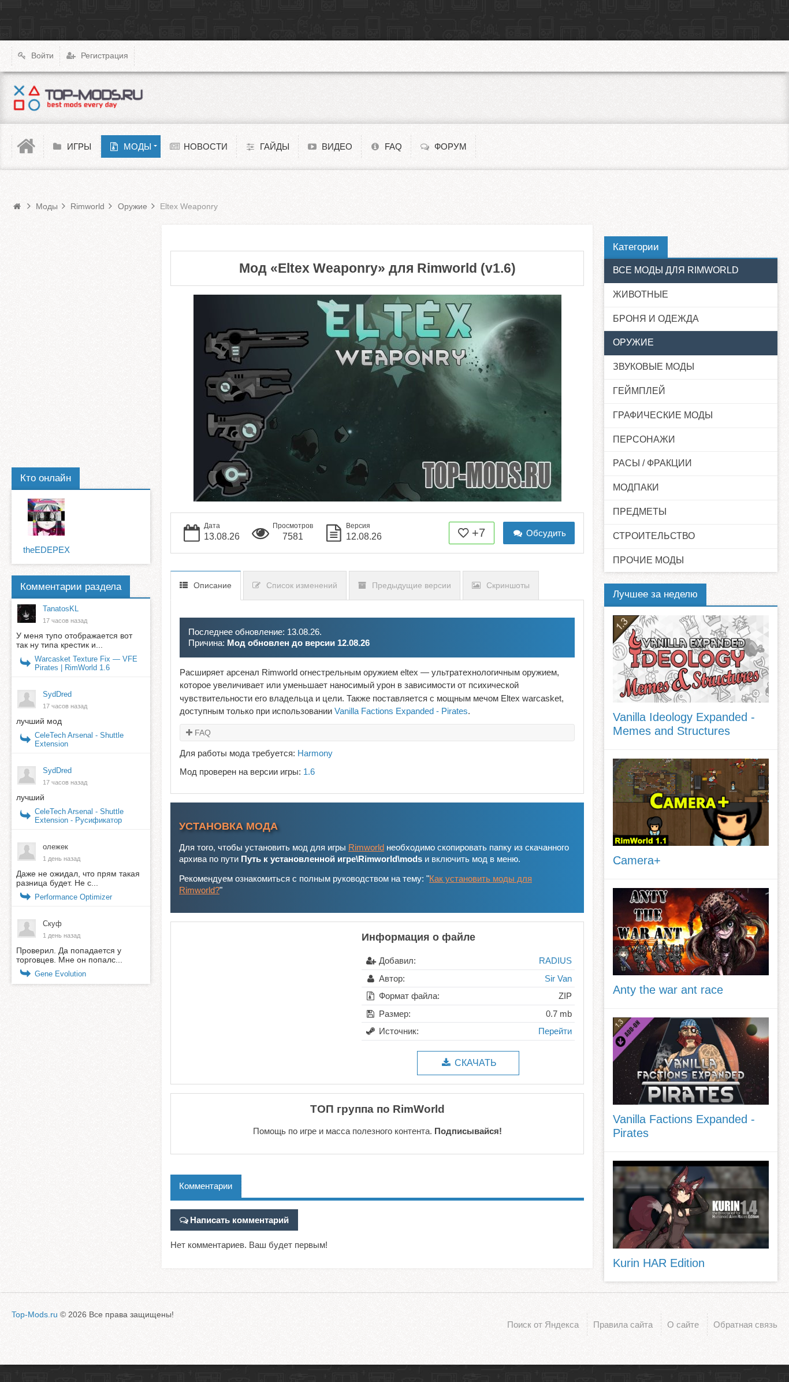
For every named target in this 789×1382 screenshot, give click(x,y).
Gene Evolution (60, 973)
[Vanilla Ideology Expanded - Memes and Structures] (691, 659)
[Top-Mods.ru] (78, 97)
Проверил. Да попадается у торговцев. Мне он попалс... (69, 955)
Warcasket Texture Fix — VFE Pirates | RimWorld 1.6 (86, 663)
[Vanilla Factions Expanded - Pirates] (691, 1061)
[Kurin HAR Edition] (691, 1204)
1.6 (309, 772)
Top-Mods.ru (35, 1314)
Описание (212, 585)
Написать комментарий (239, 1220)
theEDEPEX (46, 550)
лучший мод (39, 721)
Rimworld (366, 847)
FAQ (203, 732)
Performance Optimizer (73, 897)
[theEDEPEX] (46, 517)
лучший (31, 797)
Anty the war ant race (668, 989)
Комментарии (205, 1186)
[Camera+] (691, 802)
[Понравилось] (464, 532)
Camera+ (637, 860)
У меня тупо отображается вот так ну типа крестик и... (74, 640)
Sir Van (558, 978)
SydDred (57, 694)
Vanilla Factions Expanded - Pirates (401, 711)
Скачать (474, 1063)
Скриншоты (508, 585)
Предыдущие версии (411, 585)
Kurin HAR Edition (659, 1263)
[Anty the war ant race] (691, 931)
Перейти (555, 1031)
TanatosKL (61, 608)
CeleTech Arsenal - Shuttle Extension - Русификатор (79, 815)
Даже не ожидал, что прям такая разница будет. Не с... (78, 878)
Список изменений (301, 585)
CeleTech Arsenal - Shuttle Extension (79, 739)
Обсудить (545, 533)
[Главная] (27, 146)
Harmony (315, 753)
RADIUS (555, 960)
